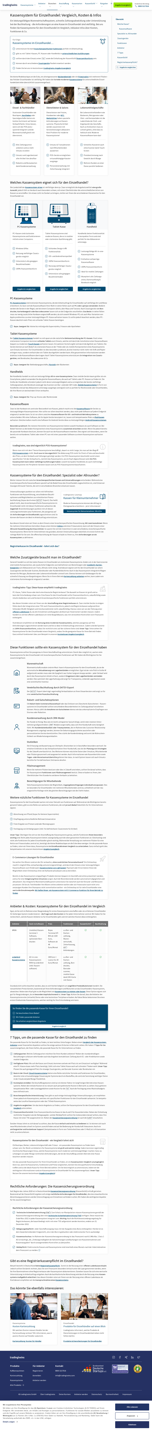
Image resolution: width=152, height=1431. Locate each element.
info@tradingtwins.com (65, 1375)
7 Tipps (120, 52)
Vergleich (17, 1108)
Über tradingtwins (47, 1394)
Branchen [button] (52, 3)
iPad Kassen (99, 417)
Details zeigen (9, 1422)
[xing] (126, 1357)
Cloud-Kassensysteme (38, 1073)
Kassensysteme (75, 79)
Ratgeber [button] (104, 3)
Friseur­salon (83, 76)
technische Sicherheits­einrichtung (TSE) (64, 1215)
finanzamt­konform (84, 58)
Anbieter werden (39, 1380)
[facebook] (120, 1357)
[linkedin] (132, 1357)
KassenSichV (122, 57)
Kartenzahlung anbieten (74, 576)
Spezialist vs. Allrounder (127, 33)
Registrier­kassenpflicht (50, 1265)
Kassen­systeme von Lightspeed (53, 868)
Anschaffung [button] (64, 3)
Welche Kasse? (123, 24)
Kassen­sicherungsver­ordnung (65, 1118)
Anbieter (120, 48)
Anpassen (131, 1416)
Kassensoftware (83, 408)
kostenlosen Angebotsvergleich (71, 634)
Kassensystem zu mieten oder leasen (70, 991)
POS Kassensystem (20, 453)
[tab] (59, 546)
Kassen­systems (62, 1280)
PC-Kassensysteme (18, 303)
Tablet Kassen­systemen (23, 338)
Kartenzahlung (16, 1375)
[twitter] (139, 1357)
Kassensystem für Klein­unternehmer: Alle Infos (84, 511)
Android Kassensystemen (95, 420)
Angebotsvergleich (59, 1026)
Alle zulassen (132, 1407)
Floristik (52, 364)
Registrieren (38, 1371)
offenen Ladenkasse (21, 612)
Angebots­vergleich (51, 849)
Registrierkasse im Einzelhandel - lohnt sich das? (34, 546)
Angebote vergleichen (26, 289)
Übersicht (120, 19)
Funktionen (122, 43)
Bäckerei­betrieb (64, 76)
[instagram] (113, 1357)
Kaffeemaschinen (17, 1371)
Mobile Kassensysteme (87, 385)
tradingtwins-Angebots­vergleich (57, 68)
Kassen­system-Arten (33, 187)
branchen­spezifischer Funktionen (48, 49)
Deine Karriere (65, 1394)
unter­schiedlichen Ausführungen (75, 53)
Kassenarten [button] (77, 3)
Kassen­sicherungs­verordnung (63, 1191)
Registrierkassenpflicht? (127, 62)
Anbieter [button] (41, 3)
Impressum (127, 1394)
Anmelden (37, 1375)
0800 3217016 (60, 1371)
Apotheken (26, 115)
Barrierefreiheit (112, 1394)
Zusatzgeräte (44, 63)
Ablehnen (132, 1425)
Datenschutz (97, 1394)
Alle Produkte (16, 1385)
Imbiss (60, 526)
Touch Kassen (34, 344)
